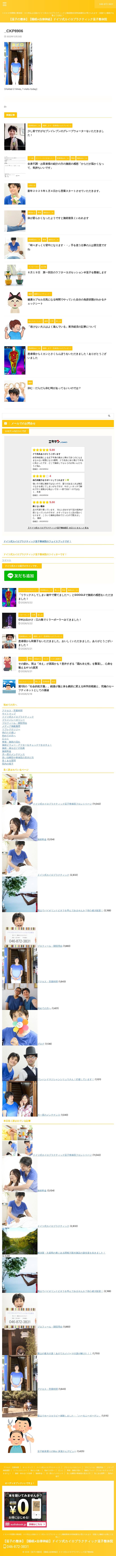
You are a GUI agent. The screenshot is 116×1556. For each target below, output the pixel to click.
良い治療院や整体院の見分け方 (18, 757)
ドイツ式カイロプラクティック (18, 716)
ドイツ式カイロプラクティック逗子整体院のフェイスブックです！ (37, 541)
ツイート (6, 560)
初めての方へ (9, 735)
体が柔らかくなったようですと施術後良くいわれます (58, 218)
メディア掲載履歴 (11, 726)
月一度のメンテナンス (13, 754)
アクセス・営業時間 (12, 710)
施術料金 (6, 751)
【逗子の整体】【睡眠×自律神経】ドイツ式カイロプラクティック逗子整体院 (58, 19)
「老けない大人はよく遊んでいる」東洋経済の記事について (62, 326)
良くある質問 (9, 760)
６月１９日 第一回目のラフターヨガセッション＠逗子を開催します (68, 272)
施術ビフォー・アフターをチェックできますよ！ (27, 745)
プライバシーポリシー (13, 720)
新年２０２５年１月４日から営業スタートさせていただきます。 (64, 190)
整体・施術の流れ (11, 741)
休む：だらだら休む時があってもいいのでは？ (54, 388)
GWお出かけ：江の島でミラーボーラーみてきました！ (50, 619)
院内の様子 (7, 763)
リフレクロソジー (11, 729)
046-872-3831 (17, 1547)
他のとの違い (9, 732)
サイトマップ (9, 713)
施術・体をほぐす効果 (13, 748)
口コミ (5, 738)
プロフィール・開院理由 (14, 723)
